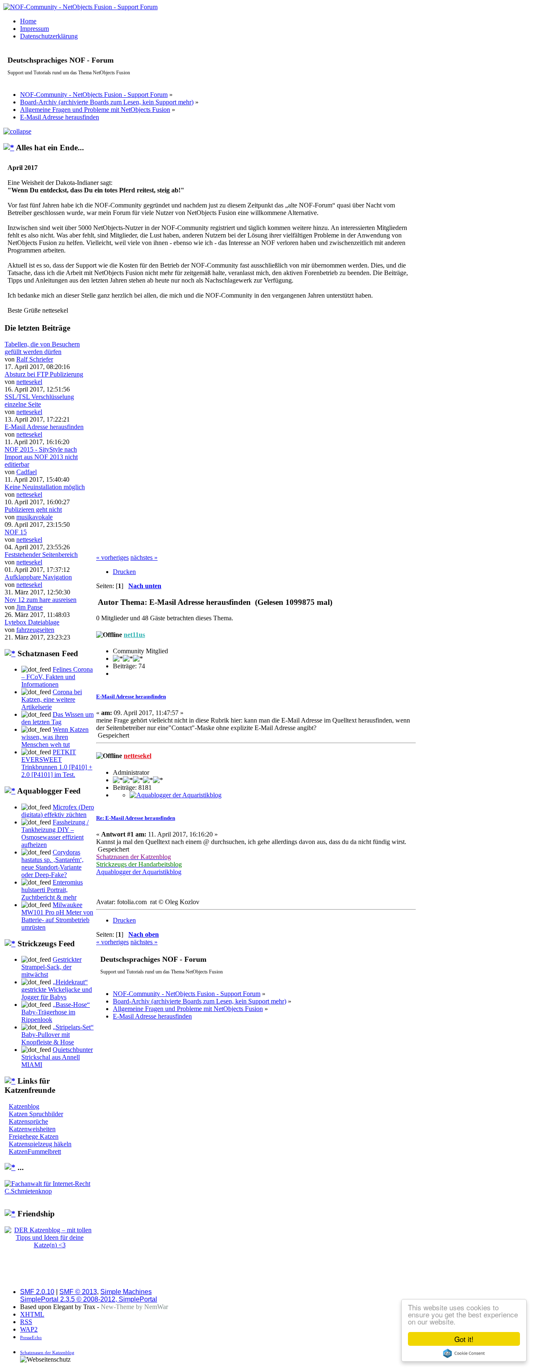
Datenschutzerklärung (49, 36)
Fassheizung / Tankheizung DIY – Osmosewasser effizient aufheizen (55, 833)
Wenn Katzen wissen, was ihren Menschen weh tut (55, 737)
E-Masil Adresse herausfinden (44, 426)
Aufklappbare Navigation (38, 577)
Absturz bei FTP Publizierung (44, 374)
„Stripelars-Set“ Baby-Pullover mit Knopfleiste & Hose (57, 1035)
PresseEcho (31, 1337)
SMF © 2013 (78, 1291)
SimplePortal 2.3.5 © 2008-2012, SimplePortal (88, 1299)
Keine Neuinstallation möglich (45, 486)
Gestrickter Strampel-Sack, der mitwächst (51, 967)
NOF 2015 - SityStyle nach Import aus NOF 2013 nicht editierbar (41, 457)
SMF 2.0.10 (37, 1291)
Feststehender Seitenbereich (41, 554)
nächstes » (144, 557)
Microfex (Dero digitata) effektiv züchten (57, 811)
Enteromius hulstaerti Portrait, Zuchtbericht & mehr (52, 890)
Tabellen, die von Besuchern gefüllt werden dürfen (42, 348)
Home (28, 21)
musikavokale (34, 517)
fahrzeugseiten (35, 629)
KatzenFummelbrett (35, 1151)
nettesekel (29, 381)
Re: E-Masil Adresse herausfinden (135, 818)
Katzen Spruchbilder (36, 1113)
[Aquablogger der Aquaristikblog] (176, 795)
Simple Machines (126, 1291)
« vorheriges (112, 557)
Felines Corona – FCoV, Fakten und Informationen (57, 677)
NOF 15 (16, 532)
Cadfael (26, 471)
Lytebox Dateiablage (32, 622)
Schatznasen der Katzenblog (47, 1352)
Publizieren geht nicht (33, 509)
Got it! (464, 1339)
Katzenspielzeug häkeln (40, 1144)
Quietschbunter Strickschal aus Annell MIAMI (57, 1057)
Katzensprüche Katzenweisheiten (32, 1125)
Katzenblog (24, 1106)
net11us (134, 634)
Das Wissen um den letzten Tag (57, 718)
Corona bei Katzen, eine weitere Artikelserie (51, 699)
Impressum (34, 28)
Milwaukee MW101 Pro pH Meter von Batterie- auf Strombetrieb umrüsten (57, 916)
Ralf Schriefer (34, 359)
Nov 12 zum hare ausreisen (40, 599)
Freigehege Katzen (34, 1136)
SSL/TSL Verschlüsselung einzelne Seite (39, 400)
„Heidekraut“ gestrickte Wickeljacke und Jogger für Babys (56, 989)
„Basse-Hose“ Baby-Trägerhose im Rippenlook (55, 1012)
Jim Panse (29, 607)
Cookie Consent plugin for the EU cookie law (464, 1353)
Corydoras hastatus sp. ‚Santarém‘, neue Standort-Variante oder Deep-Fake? (52, 863)
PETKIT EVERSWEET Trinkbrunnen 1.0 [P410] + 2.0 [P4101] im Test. (56, 763)
